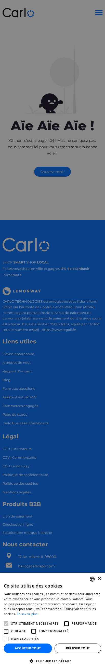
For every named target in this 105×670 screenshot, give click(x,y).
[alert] (52, 335)
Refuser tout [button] (78, 648)
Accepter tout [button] (28, 648)
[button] (52, 661)
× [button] (99, 579)
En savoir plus (27, 614)
